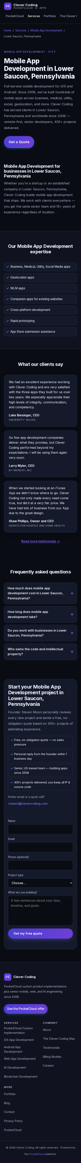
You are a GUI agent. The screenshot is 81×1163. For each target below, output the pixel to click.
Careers (48, 1065)
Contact (9, 1112)
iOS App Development (19, 1040)
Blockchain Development (20, 1076)
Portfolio (50, 16)
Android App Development (13, 1049)
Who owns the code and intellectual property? (35, 651)
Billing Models (52, 1057)
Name (11, 820)
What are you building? (22, 892)
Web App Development (20, 1058)
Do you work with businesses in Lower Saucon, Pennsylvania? (37, 632)
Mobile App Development (46, 30)
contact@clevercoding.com (28, 803)
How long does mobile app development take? (28, 614)
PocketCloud (15, 16)
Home (7, 30)
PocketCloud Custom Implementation (18, 1031)
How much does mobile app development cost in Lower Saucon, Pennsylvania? (35, 593)
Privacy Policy (13, 1121)
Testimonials (51, 1047)
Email (11, 839)
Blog (7, 1103)
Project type (15, 875)
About (47, 1030)
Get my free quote (28, 933)
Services (34, 16)
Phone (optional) (18, 857)
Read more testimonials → (40, 541)
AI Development (15, 1067)
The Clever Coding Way (59, 1038)
